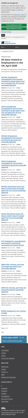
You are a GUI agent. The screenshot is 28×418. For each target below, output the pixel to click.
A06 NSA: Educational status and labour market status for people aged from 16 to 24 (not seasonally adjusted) (13, 190)
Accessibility (5, 350)
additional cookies (19, 15)
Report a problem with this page (12, 341)
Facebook (4, 391)
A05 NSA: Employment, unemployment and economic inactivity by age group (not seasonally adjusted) (12, 139)
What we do (4, 367)
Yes (20, 337)
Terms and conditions (8, 358)
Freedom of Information (8, 377)
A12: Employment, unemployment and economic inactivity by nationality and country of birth (13, 243)
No (23, 337)
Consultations (5, 396)
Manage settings (6, 32)
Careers (3, 369)
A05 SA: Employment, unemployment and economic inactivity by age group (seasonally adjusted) (13, 164)
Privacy (3, 356)
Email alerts (4, 401)
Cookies (3, 353)
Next (2, 332)
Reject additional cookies (14, 28)
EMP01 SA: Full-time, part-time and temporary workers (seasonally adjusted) (13, 290)
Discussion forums (7, 399)
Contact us (4, 372)
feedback (17, 37)
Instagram (4, 388)
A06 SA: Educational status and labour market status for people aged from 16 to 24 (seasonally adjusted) (12, 217)
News (3, 374)
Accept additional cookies (14, 25)
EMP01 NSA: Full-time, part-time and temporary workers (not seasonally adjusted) (12, 266)
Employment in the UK (8, 51)
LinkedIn (3, 393)
